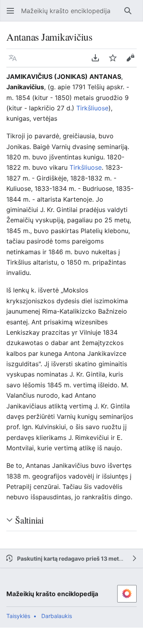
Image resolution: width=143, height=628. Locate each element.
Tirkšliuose (92, 108)
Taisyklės (18, 615)
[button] (8, 11)
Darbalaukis (56, 615)
